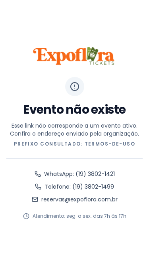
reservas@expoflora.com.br (79, 199)
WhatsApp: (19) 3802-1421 (79, 174)
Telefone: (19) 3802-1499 (79, 187)
